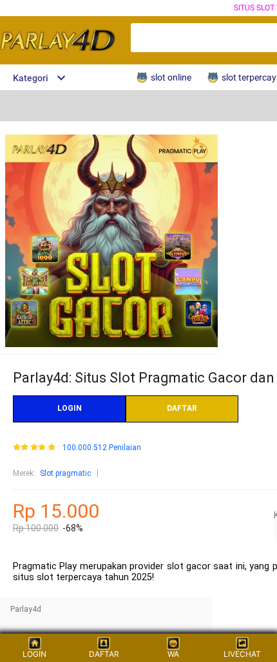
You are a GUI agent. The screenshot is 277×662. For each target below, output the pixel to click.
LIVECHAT (242, 654)
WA (173, 654)
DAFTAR (182, 408)
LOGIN (69, 408)
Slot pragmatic (65, 473)
